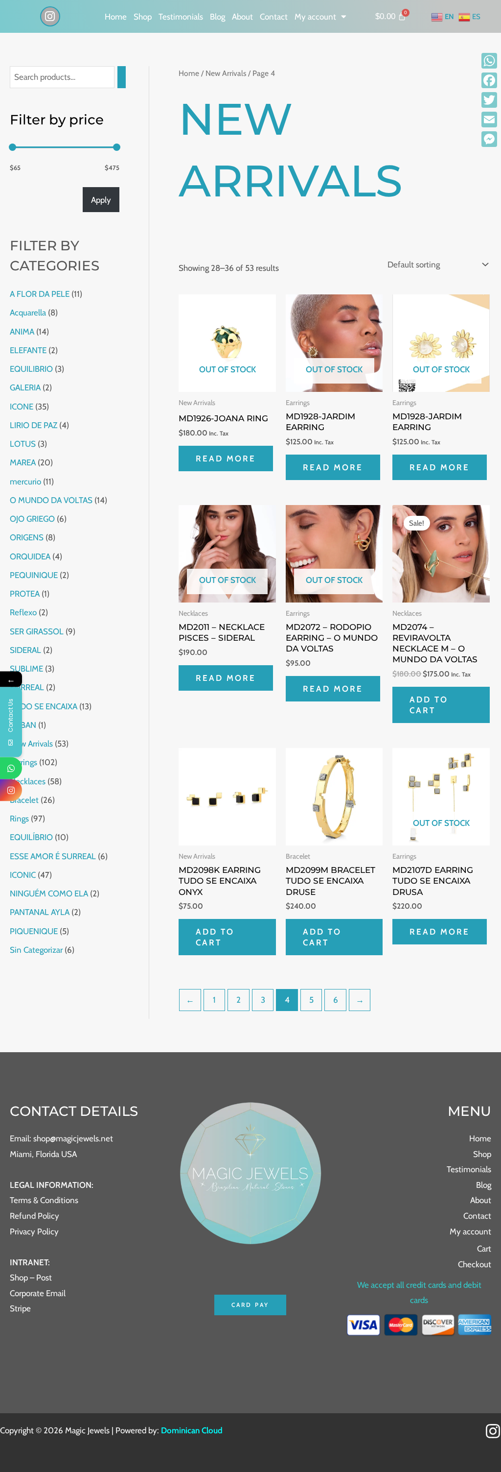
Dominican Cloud (191, 1430)
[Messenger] (489, 139)
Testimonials (181, 17)
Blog (217, 17)
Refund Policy (34, 1216)
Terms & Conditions (44, 1200)
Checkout (474, 1264)
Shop (143, 17)
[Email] (489, 119)
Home (116, 17)
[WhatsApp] (489, 61)
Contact (274, 17)
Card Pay (250, 1304)
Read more (226, 458)
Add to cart (429, 705)
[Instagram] (493, 1431)
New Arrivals (225, 73)
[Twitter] (489, 100)
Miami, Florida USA (43, 1154)
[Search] (121, 77)
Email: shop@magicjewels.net (61, 1138)
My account (315, 17)
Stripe (20, 1308)
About (242, 17)
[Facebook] (489, 80)
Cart (484, 1249)
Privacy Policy (34, 1231)
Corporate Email (38, 1293)
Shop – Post (31, 1277)
